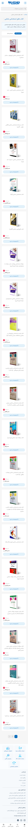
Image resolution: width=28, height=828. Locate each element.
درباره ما (24, 783)
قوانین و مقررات (22, 780)
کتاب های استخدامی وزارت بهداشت (18, 803)
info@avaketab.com (19, 816)
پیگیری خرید (23, 778)
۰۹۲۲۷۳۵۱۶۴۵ (20, 813)
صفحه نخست (23, 775)
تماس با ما (23, 785)
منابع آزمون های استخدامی (20, 801)
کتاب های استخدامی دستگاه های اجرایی (17, 798)
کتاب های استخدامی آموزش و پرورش (17, 793)
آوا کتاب (25, 14)
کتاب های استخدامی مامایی (14, 18)
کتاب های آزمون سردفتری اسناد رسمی (17, 795)
